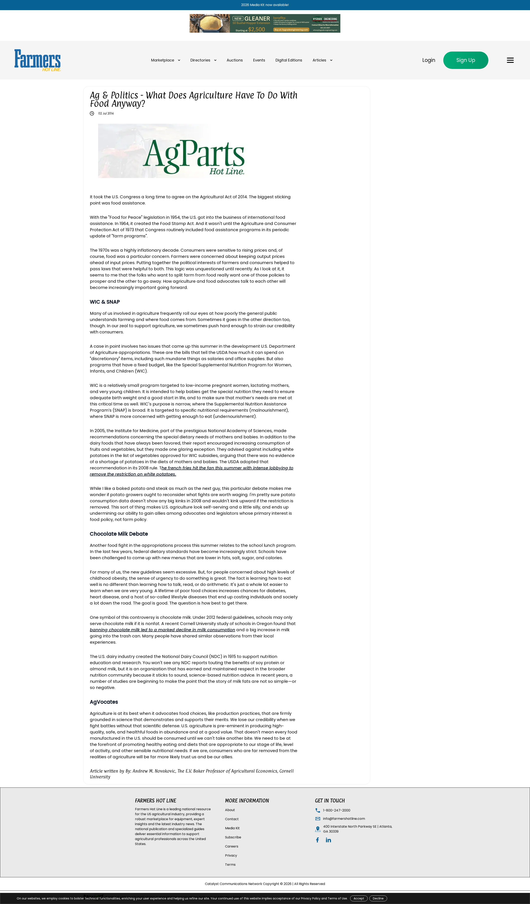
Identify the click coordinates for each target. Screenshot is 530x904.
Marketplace (162, 60)
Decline (378, 898)
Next (293, 151)
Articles (319, 60)
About (230, 810)
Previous (95, 151)
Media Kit (232, 828)
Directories (200, 60)
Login (428, 60)
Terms (230, 864)
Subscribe (233, 837)
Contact (232, 819)
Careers (231, 846)
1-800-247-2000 (336, 810)
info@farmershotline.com (344, 818)
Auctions (235, 60)
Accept (359, 898)
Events (259, 60)
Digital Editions (289, 60)
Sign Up (466, 60)
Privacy (231, 855)
